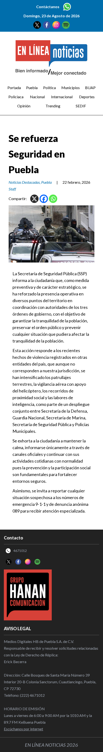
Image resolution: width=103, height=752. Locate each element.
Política (49, 87)
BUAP (90, 87)
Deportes (87, 96)
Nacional (37, 96)
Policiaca (15, 96)
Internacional (62, 96)
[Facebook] (44, 199)
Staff (12, 189)
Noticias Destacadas (24, 182)
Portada (14, 87)
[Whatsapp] (53, 199)
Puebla (32, 87)
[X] (34, 199)
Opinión (23, 106)
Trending (53, 106)
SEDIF (81, 106)
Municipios (70, 87)
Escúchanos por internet (23, 729)
